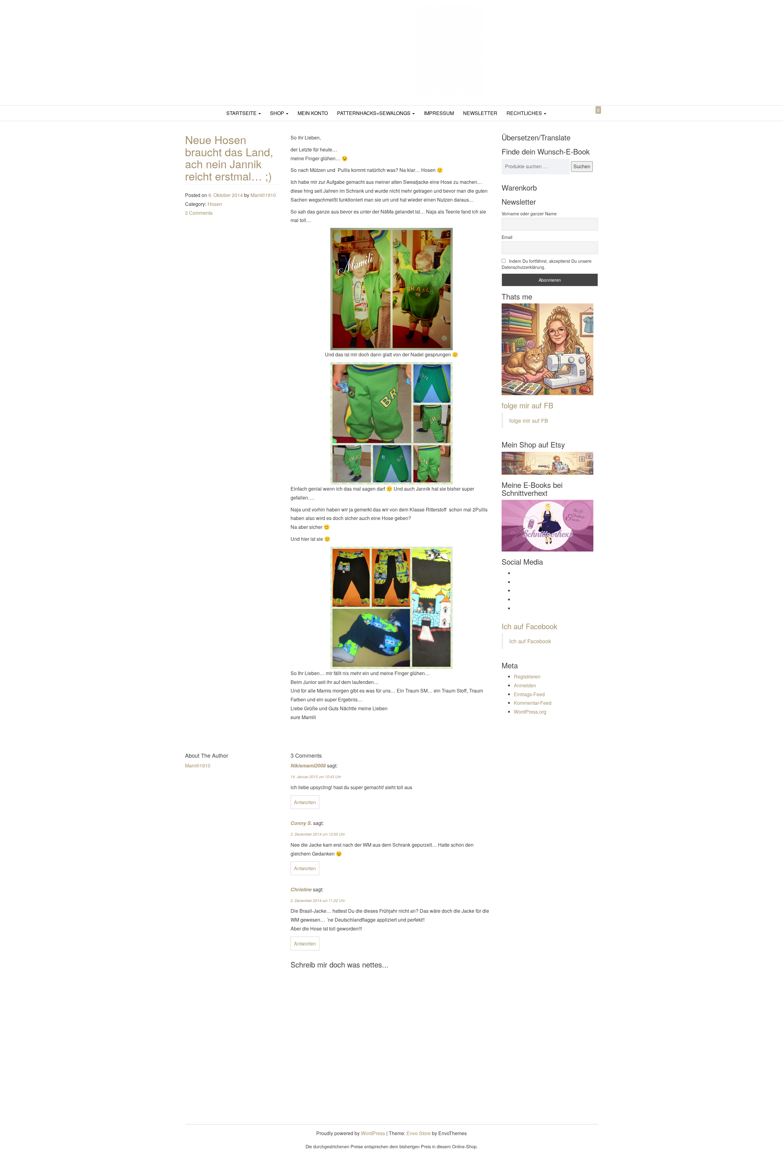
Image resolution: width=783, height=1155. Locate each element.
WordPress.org (530, 711)
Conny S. (301, 822)
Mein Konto (313, 113)
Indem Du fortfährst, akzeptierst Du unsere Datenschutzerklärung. (547, 264)
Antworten (305, 802)
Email (507, 237)
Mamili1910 (263, 195)
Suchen (581, 166)
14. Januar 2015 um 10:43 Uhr (316, 776)
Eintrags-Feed (529, 694)
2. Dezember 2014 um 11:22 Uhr (318, 900)
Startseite (242, 113)
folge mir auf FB (527, 405)
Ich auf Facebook (529, 626)
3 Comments (199, 212)
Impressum (439, 113)
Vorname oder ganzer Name (529, 213)
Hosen (215, 203)
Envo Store (418, 1133)
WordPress (373, 1133)
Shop (277, 113)
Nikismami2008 (308, 765)
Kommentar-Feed (532, 702)
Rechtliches (525, 113)
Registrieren (527, 676)
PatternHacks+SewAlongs (374, 113)
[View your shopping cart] (593, 117)
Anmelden (525, 685)
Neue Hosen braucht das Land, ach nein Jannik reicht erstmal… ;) (229, 158)
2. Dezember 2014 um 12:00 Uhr (318, 834)
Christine (301, 889)
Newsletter (480, 113)
